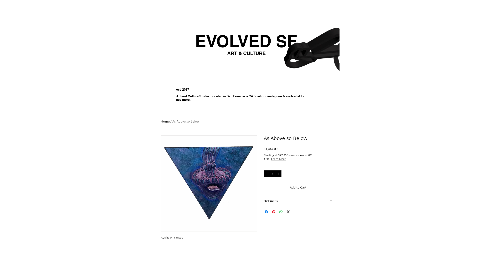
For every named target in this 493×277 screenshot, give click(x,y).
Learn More (292, 159)
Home (165, 121)
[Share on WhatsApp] (281, 211)
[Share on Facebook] (266, 211)
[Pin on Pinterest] (273, 211)
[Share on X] (288, 211)
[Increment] (278, 173)
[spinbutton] (272, 173)
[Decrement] (266, 173)
